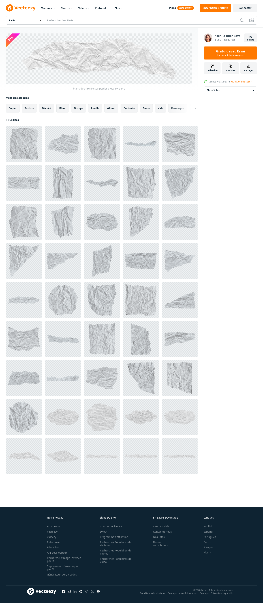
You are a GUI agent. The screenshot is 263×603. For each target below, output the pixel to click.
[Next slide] (192, 108)
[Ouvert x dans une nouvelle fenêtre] (92, 591)
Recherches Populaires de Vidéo (115, 560)
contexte (129, 108)
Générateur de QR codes (62, 574)
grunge (78, 108)
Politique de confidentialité (182, 593)
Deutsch (208, 542)
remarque (177, 108)
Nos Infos (159, 537)
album (111, 108)
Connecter (245, 8)
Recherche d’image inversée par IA (64, 559)
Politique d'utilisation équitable (216, 593)
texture (29, 108)
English (208, 526)
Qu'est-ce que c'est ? (241, 81)
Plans (172, 8)
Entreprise (53, 542)
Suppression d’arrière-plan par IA (63, 567)
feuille (95, 108)
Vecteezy (52, 531)
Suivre (250, 39)
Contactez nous (162, 531)
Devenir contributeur (160, 543)
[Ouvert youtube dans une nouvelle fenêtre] (98, 591)
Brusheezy (53, 526)
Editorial (100, 8)
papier (13, 108)
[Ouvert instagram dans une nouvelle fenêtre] (69, 591)
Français (209, 547)
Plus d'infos (213, 90)
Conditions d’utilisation (152, 593)
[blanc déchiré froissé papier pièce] (24, 144)
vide (160, 108)
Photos (65, 8)
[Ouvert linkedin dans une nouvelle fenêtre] (75, 591)
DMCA (103, 531)
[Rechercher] (242, 20)
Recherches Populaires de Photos (115, 552)
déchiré (46, 108)
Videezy (51, 537)
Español (208, 531)
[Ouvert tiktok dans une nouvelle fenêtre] (86, 591)
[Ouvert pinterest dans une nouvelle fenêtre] (80, 591)
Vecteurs (46, 8)
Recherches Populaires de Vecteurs (115, 543)
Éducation (53, 547)
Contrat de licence (111, 526)
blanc (62, 108)
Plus (117, 8)
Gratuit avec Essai (230, 53)
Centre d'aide (161, 526)
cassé (146, 108)
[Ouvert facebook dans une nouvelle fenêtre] (63, 591)
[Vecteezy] (20, 8)
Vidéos (82, 8)
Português (210, 537)
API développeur (57, 552)
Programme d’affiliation (114, 537)
